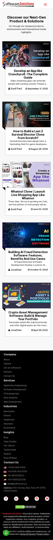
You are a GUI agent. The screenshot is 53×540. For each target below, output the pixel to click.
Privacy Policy (43, 534)
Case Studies (10, 442)
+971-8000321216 (17, 480)
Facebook (6, 500)
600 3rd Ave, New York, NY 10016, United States (25, 489)
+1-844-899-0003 (17, 468)
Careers (7, 364)
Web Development (12, 402)
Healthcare (9, 420)
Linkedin (16, 500)
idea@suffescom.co (17, 484)
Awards (7, 454)
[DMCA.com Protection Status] (26, 507)
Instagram (37, 500)
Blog (6, 438)
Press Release (10, 458)
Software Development (15, 390)
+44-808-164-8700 (17, 472)
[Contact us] (6, 533)
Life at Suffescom (12, 368)
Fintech (7, 416)
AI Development (11, 394)
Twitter (26, 500)
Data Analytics (11, 398)
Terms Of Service (28, 534)
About (7, 360)
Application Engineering (15, 386)
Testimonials (10, 450)
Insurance (8, 424)
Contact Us (9, 376)
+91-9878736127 (16, 476)
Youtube (47, 500)
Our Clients (9, 446)
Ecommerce (9, 428)
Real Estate (9, 412)
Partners (8, 372)
